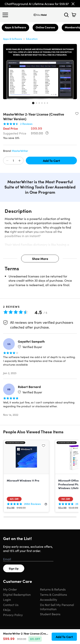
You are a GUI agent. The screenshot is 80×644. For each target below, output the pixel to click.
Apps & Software (15, 27)
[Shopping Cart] (74, 14)
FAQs (6, 610)
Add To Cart (51, 160)
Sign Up (14, 568)
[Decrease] (7, 161)
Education (31, 39)
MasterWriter (20, 151)
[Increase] (19, 161)
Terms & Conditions (53, 594)
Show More (40, 258)
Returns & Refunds (53, 589)
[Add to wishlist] (77, 113)
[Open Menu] (6, 15)
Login (7, 599)
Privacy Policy (13, 615)
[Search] (66, 15)
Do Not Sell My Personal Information (57, 607)
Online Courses (45, 27)
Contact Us (10, 605)
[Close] (73, 4)
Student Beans (50, 614)
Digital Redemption (17, 594)
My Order (10, 589)
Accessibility (48, 599)
